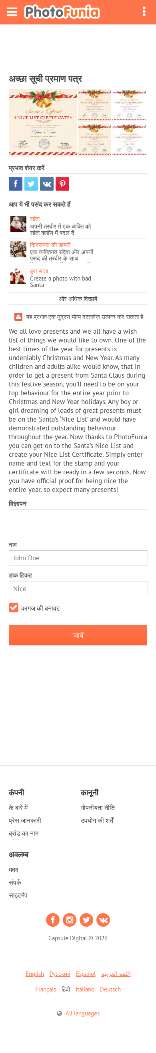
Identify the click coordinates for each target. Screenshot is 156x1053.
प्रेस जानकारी (25, 820)
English (35, 973)
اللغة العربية (116, 973)
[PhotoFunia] (62, 12)
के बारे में (18, 808)
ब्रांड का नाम (23, 833)
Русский (60, 973)
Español (86, 973)
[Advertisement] (78, 46)
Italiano (85, 989)
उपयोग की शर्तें (97, 820)
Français (45, 989)
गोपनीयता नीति (98, 808)
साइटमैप (18, 895)
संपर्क (15, 882)
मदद (13, 870)
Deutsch (110, 989)
